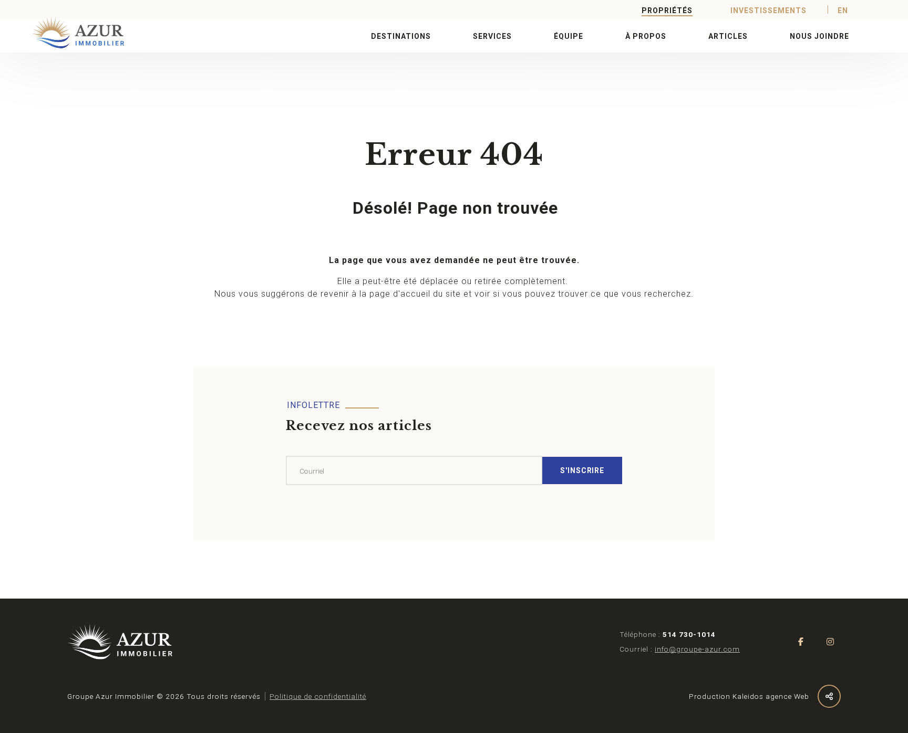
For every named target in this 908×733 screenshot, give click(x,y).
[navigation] (119, 641)
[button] (401, 36)
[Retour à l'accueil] (65, 32)
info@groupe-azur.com (697, 649)
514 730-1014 (689, 634)
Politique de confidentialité (318, 696)
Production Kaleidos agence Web (749, 696)
